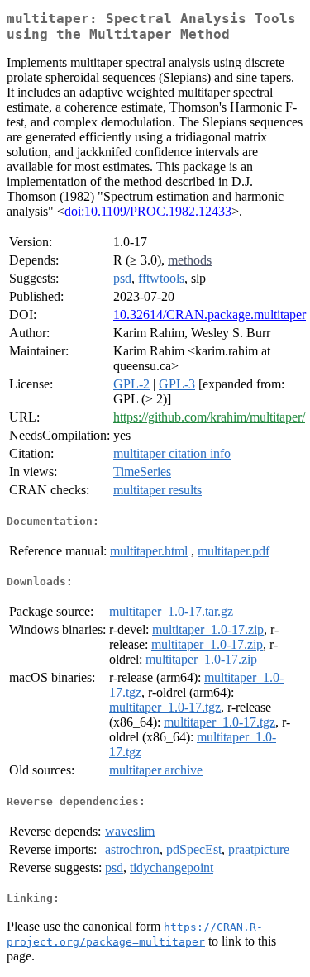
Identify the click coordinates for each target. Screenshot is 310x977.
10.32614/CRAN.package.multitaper (209, 314)
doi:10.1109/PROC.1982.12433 (147, 211)
